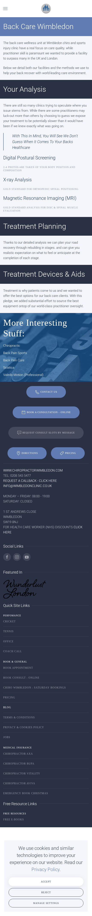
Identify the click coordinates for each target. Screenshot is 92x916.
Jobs (6, 737)
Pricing (70, 453)
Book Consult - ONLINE (21, 677)
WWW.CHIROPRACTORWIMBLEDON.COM (33, 470)
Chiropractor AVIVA (19, 783)
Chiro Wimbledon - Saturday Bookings (34, 687)
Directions (30, 453)
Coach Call (12, 651)
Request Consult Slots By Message (48, 432)
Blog (7, 707)
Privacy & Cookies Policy (23, 727)
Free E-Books (13, 819)
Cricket (9, 621)
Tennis (8, 631)
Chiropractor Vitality (21, 773)
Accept (46, 881)
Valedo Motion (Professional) (23, 375)
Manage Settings (46, 903)
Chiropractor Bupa (18, 763)
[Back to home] (46, 8)
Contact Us (48, 392)
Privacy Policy (45, 869)
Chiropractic (11, 346)
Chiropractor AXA (18, 753)
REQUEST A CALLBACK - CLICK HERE (30, 481)
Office (8, 641)
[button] (5, 8)
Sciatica (8, 367)
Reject (46, 892)
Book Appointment (18, 667)
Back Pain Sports (15, 353)
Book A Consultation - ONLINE (49, 412)
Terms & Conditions (19, 717)
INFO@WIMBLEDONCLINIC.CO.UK (27, 486)
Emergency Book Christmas (25, 793)
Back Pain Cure (13, 360)
